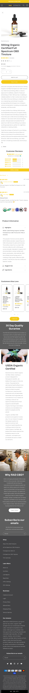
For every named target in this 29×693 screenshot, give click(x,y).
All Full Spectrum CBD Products (11, 547)
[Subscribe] (24, 534)
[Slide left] (11, 314)
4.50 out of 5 (18, 154)
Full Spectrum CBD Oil (9, 550)
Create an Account (8, 595)
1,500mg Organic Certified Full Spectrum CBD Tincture (19, 299)
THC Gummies (6, 557)
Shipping (8, 66)
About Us (5, 567)
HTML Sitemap (7, 581)
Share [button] (4, 146)
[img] (3, 179)
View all (14, 318)
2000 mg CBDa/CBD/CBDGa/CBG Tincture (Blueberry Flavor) (6, 299)
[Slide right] (17, 314)
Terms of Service (7, 612)
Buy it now (14, 82)
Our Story (5, 571)
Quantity (3, 68)
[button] (2, 5)
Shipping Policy (7, 609)
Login (4, 598)
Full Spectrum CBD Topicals (10, 554)
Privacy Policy (6, 602)
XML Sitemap (6, 585)
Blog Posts (6, 578)
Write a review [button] (14, 170)
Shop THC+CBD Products (9, 543)
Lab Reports (6, 574)
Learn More (14, 510)
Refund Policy (6, 605)
